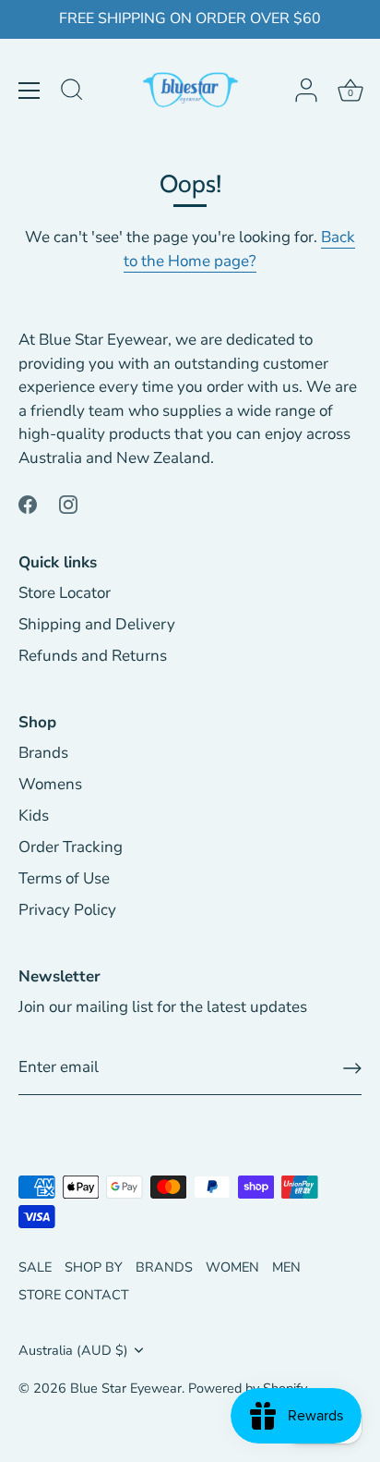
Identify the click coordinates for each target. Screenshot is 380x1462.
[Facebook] (27, 503)
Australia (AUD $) (73, 1350)
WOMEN (232, 1267)
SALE (35, 1267)
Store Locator (64, 592)
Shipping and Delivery (96, 624)
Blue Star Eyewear (126, 1388)
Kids (33, 815)
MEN (286, 1267)
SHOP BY (94, 1267)
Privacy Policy (67, 909)
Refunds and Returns (92, 655)
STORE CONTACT (73, 1294)
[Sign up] (352, 1068)
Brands (43, 752)
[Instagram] (68, 503)
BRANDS (164, 1267)
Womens (50, 784)
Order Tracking (70, 847)
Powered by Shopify (247, 1388)
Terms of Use (64, 878)
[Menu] (29, 90)
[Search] (72, 92)
